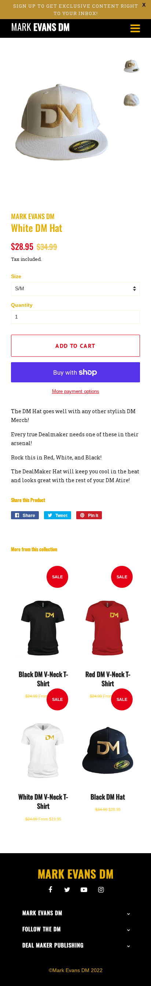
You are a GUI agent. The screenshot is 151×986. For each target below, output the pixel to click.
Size (16, 276)
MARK (40, 26)
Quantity (22, 305)
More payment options (75, 391)
